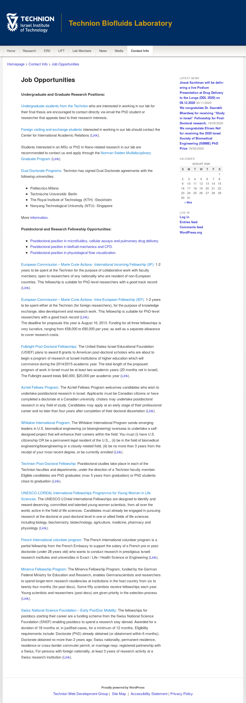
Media (119, 50)
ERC (47, 50)
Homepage (16, 63)
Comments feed (191, 227)
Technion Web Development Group (80, 693)
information (39, 217)
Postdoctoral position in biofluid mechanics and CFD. (71, 246)
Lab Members (82, 50)
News (103, 50)
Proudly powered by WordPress (123, 687)
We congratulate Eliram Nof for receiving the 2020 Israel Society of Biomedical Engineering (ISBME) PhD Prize (200, 138)
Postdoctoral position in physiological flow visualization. (73, 252)
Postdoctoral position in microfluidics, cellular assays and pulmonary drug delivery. (94, 240)
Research (29, 50)
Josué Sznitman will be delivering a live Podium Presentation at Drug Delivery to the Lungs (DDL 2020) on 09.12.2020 (202, 92)
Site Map (119, 693)
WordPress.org (191, 232)
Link (94, 135)
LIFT (61, 50)
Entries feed (188, 222)
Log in (184, 217)
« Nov (188, 202)
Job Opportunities (65, 63)
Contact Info (140, 50)
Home (11, 50)
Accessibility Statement (149, 693)
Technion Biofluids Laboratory (120, 23)
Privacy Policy (181, 693)
